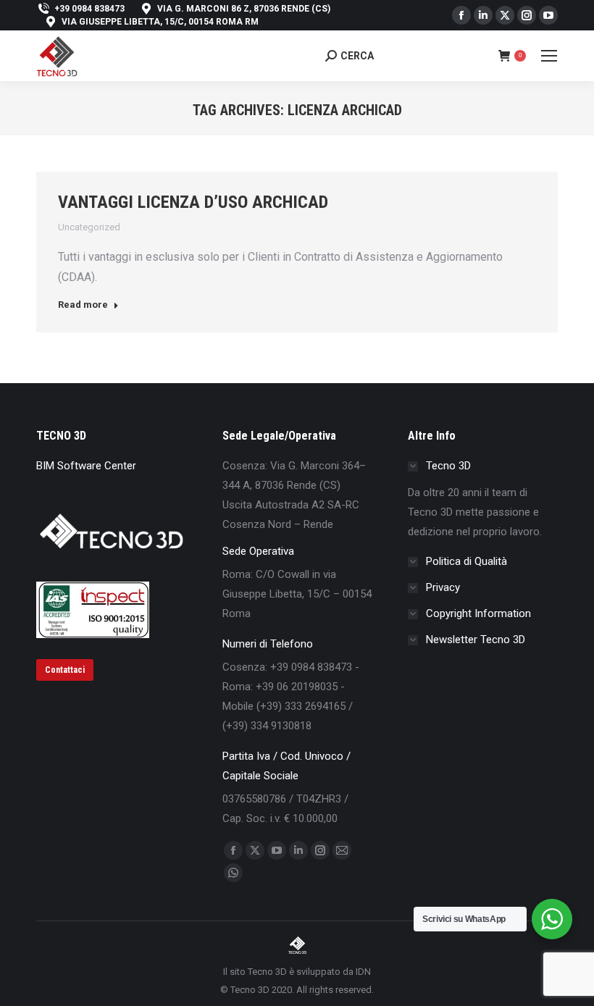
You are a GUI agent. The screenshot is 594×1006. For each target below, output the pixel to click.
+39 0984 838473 (89, 9)
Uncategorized (89, 227)
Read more (83, 304)
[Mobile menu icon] (549, 55)
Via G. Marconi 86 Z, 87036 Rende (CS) (243, 9)
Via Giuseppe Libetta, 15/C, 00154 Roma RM (160, 22)
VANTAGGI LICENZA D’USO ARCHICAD (193, 202)
